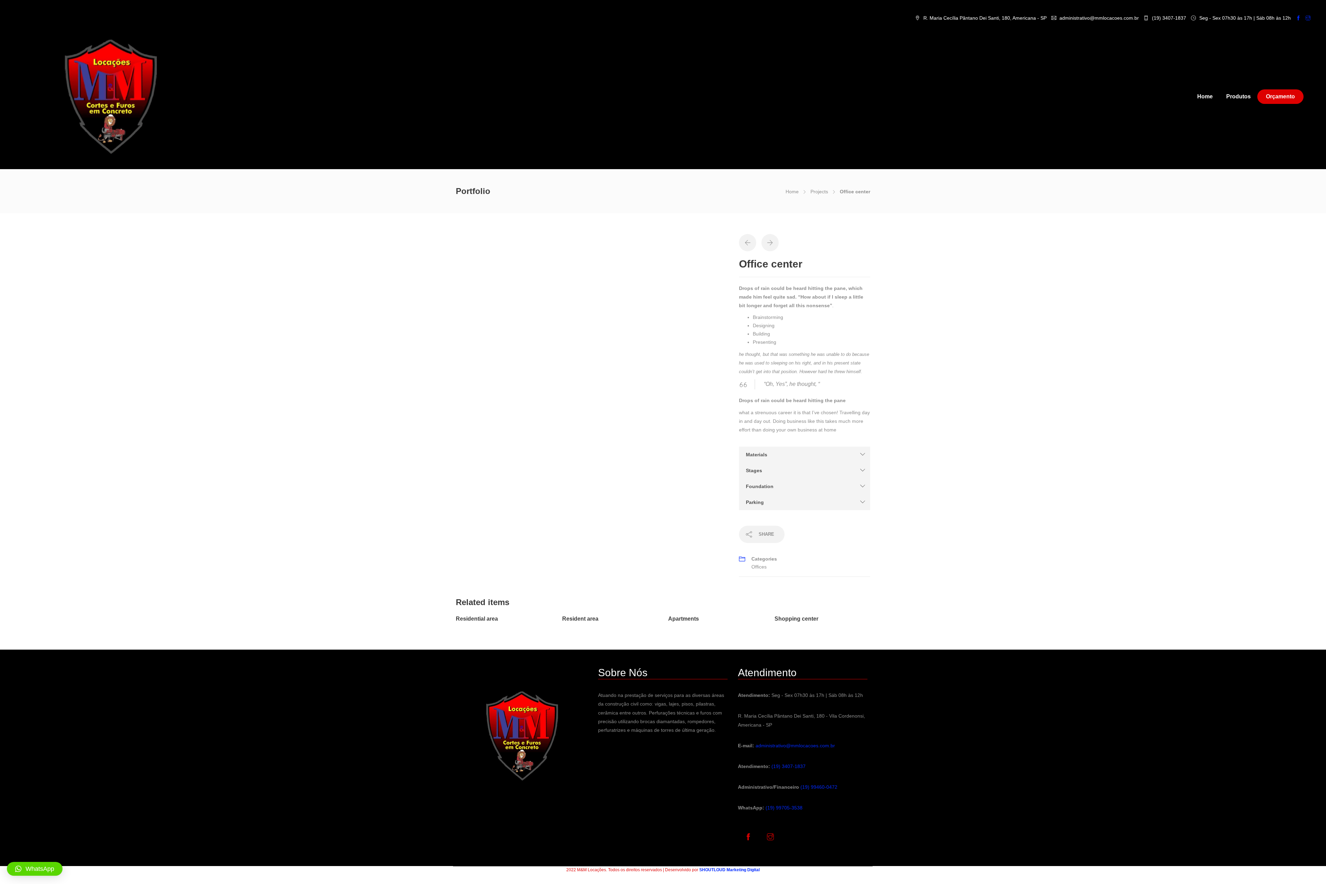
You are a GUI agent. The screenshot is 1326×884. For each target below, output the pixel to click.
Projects (819, 191)
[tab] (804, 455)
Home (1205, 96)
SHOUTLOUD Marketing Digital (729, 869)
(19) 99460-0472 (818, 787)
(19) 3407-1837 (788, 766)
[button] (804, 455)
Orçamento (1280, 96)
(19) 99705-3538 (784, 807)
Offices (759, 567)
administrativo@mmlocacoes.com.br (795, 745)
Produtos (1238, 96)
